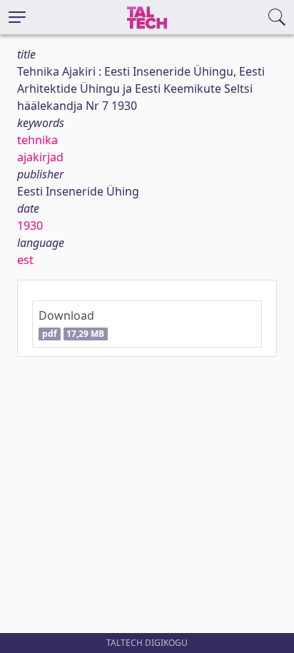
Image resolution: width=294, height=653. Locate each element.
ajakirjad (40, 157)
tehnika (37, 140)
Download (71, 324)
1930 (30, 225)
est (25, 260)
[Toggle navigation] (17, 17)
